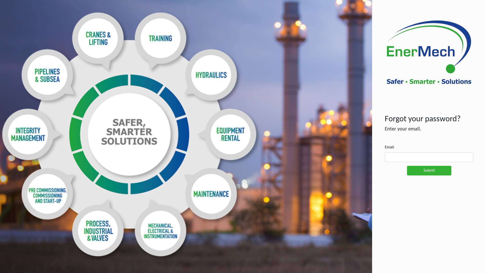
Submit (429, 171)
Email (389, 147)
